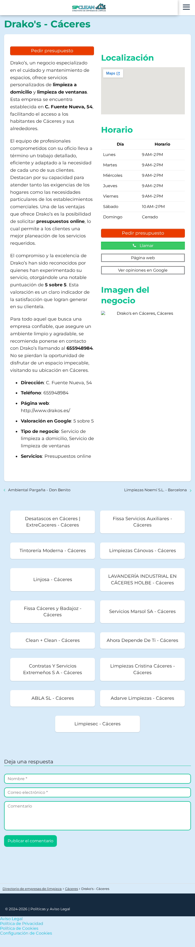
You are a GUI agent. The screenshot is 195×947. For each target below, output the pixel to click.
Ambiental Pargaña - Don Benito (39, 489)
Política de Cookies (19, 928)
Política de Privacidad (21, 923)
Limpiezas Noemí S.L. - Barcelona (155, 489)
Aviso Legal (11, 918)
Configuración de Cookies (26, 933)
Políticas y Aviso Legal (50, 909)
